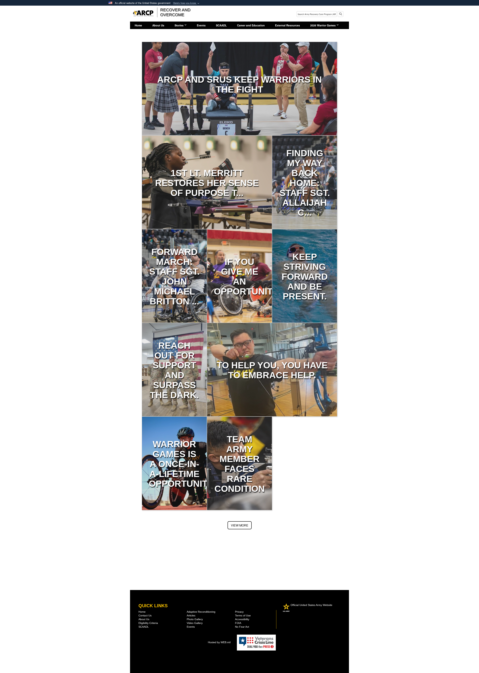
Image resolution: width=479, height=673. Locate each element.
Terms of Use (243, 615)
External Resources (287, 25)
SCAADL (221, 25)
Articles (191, 615)
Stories (179, 25)
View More (239, 525)
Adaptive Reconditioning (201, 611)
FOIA (238, 622)
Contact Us (145, 615)
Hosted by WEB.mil (219, 642)
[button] (186, 3)
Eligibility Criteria (148, 622)
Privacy (239, 611)
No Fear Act (242, 626)
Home (138, 25)
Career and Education (251, 25)
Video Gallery (195, 622)
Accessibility (242, 619)
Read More (240, 100)
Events (201, 25)
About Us (158, 25)
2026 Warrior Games (323, 25)
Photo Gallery (195, 619)
